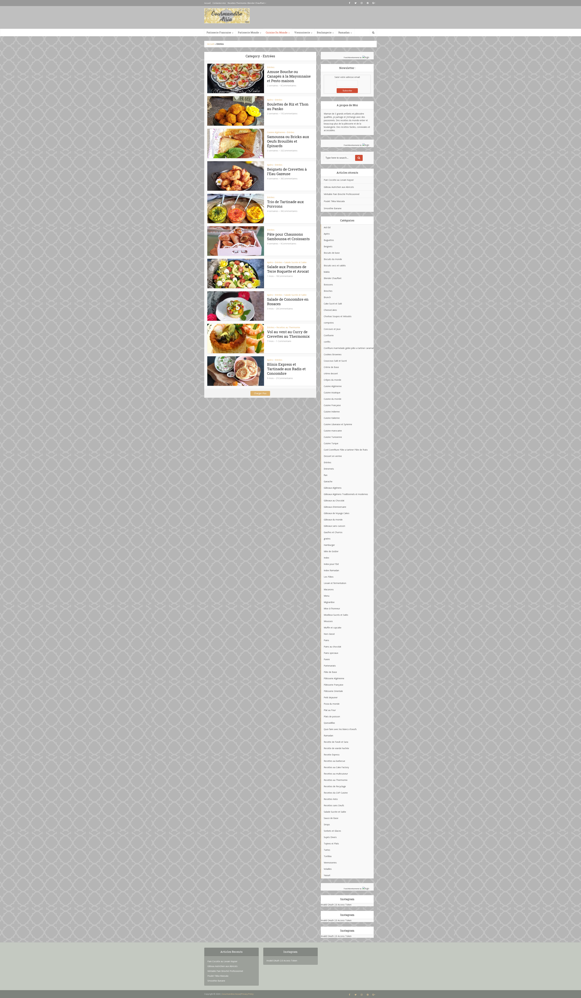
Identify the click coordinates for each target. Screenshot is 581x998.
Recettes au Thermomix (288, 327)
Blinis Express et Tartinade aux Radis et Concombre (286, 369)
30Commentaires (289, 178)
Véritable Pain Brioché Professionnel (341, 194)
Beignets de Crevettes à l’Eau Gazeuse (287, 171)
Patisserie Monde (248, 32)
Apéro (270, 99)
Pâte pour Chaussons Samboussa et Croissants (288, 236)
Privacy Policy (247, 994)
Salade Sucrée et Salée (295, 262)
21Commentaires (284, 378)
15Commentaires (289, 113)
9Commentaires (288, 243)
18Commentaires (284, 276)
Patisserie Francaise (219, 32)
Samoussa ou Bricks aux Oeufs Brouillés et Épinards (288, 141)
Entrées (270, 67)
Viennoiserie (302, 32)
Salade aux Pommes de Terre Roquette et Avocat (288, 269)
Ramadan (344, 32)
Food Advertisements (351, 57)
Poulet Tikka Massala (334, 201)
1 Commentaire (283, 341)
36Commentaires (289, 211)
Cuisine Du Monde (276, 32)
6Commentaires (288, 85)
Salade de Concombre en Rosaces (288, 301)
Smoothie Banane (332, 208)
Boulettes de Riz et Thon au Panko (288, 106)
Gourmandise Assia (231, 994)
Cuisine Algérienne (276, 132)
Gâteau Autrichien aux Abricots (339, 187)
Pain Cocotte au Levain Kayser (339, 179)
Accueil (207, 3)
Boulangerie (324, 32)
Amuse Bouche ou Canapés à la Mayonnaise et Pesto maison (289, 76)
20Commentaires (284, 308)
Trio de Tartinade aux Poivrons (285, 204)
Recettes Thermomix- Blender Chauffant (246, 3)
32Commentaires (289, 150)
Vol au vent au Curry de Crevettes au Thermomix (288, 334)
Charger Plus (260, 393)
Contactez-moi (219, 3)
